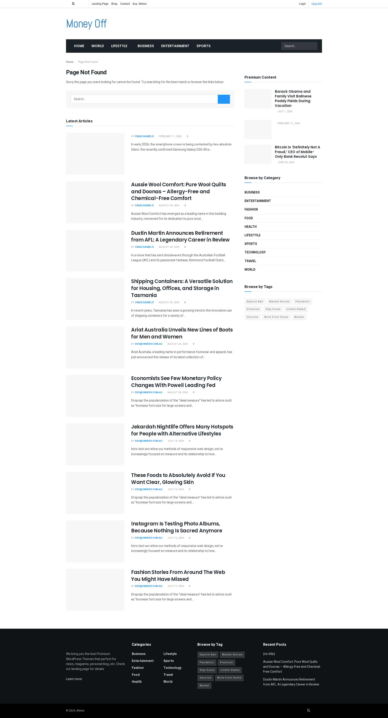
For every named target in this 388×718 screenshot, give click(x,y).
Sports (203, 46)
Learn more (74, 679)
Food (249, 218)
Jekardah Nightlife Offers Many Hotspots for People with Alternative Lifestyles (182, 430)
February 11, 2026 (169, 136)
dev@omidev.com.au (148, 344)
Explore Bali (255, 301)
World (97, 46)
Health (251, 226)
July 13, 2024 (175, 489)
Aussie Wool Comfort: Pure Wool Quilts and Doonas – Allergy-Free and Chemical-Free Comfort (178, 191)
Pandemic (302, 301)
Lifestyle (119, 46)
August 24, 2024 (168, 205)
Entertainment (175, 46)
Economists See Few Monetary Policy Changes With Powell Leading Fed (176, 382)
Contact (125, 4)
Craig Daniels (144, 136)
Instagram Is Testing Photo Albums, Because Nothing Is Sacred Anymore (176, 527)
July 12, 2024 (175, 538)
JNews (80, 711)
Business (146, 46)
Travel (250, 261)
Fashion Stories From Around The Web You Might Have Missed (178, 576)
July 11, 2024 (175, 586)
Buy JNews (140, 4)
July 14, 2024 (175, 441)
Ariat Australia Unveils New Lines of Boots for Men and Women (182, 333)
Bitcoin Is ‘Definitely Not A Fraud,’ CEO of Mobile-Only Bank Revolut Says (297, 152)
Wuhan (299, 317)
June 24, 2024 (285, 162)
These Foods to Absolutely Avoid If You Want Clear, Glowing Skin (178, 479)
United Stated (296, 309)
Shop (114, 4)
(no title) (269, 654)
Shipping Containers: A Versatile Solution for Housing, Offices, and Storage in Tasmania (182, 288)
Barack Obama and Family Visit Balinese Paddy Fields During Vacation (293, 98)
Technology (255, 252)
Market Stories (279, 301)
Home (79, 46)
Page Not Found (88, 62)
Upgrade (316, 4)
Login (302, 4)
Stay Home (273, 309)
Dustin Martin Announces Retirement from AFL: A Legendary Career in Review (180, 237)
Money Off (86, 23)
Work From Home (276, 317)
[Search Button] (313, 46)
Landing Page (100, 4)
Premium (253, 309)
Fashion (251, 209)
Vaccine (252, 317)
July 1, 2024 (284, 111)
